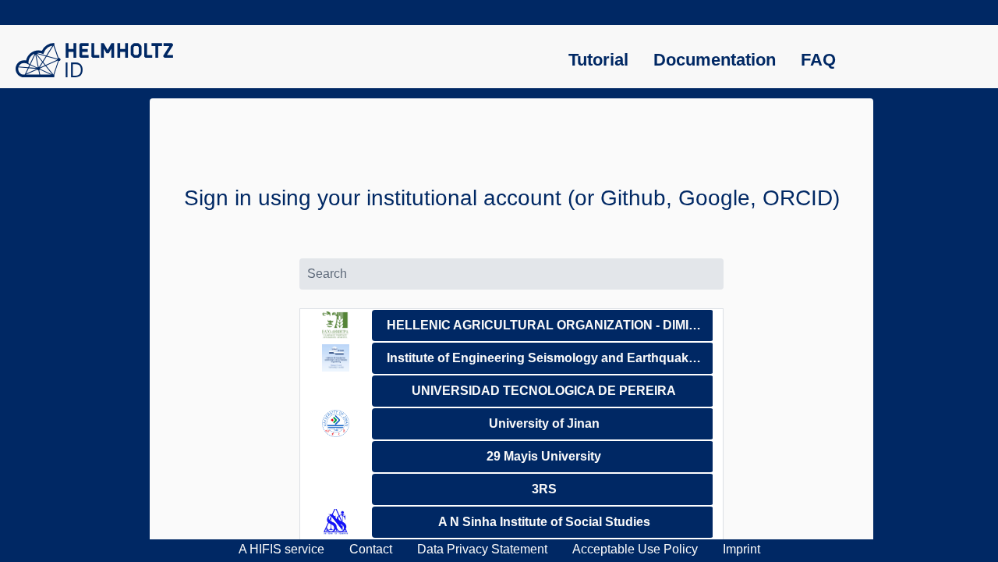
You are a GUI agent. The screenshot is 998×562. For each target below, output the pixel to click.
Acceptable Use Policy (635, 549)
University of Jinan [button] (544, 423)
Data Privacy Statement (482, 549)
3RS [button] (544, 489)
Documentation (714, 59)
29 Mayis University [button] (544, 456)
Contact (370, 549)
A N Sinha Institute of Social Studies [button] (544, 521)
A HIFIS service (281, 549)
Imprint (741, 549)
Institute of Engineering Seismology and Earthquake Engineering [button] (550, 358)
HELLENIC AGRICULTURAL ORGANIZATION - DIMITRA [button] (550, 325)
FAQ (818, 59)
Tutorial (598, 59)
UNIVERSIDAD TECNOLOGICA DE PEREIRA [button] (544, 390)
